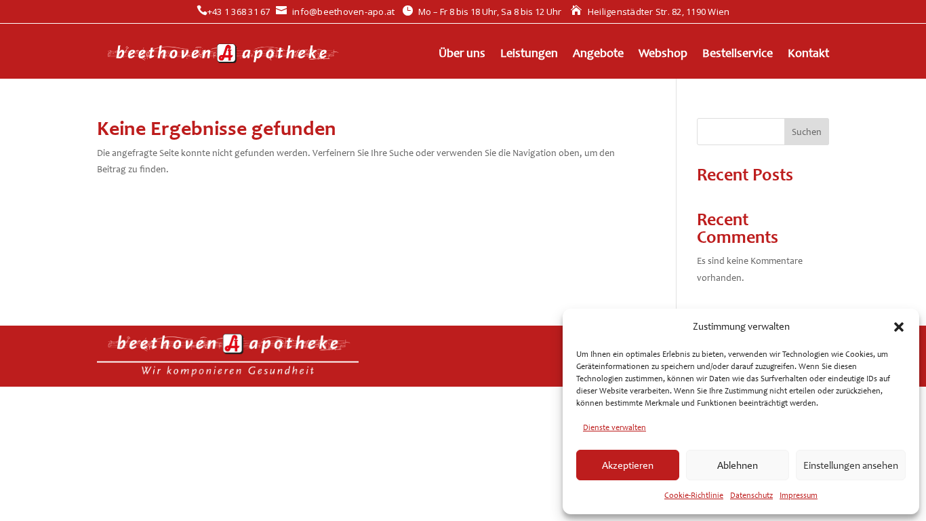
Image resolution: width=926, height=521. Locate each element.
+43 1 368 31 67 (233, 11)
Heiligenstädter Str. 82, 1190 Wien (650, 11)
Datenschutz (751, 495)
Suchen (807, 132)
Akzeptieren (627, 465)
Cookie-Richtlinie (693, 495)
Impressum (799, 495)
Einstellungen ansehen (850, 465)
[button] (899, 327)
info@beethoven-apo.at (335, 11)
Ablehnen (737, 465)
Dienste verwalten (614, 427)
